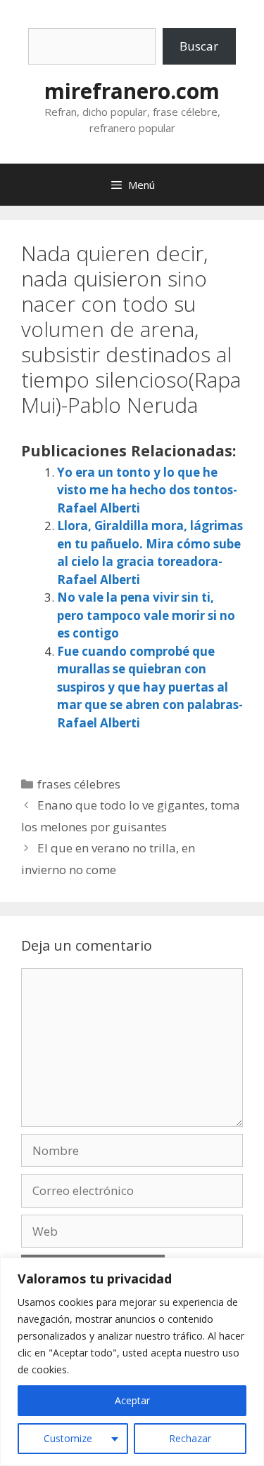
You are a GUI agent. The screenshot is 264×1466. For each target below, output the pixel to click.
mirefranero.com (132, 91)
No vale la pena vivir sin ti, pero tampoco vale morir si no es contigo (146, 615)
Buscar (199, 46)
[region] (132, 1361)
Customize (68, 1438)
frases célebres (78, 784)
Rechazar (190, 1438)
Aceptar (132, 1400)
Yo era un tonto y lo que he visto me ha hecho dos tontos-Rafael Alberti (147, 490)
